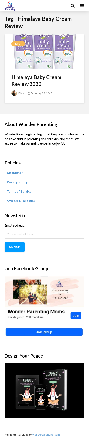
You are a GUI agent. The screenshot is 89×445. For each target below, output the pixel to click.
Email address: (15, 225)
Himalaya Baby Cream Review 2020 (36, 80)
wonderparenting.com (46, 434)
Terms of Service (19, 191)
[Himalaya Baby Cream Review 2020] (44, 51)
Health (18, 43)
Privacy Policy (17, 182)
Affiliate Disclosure (21, 201)
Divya (21, 93)
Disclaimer (15, 173)
